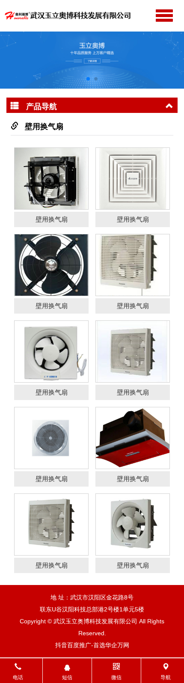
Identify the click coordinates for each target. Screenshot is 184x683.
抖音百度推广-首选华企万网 (92, 645)
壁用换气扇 (44, 126)
